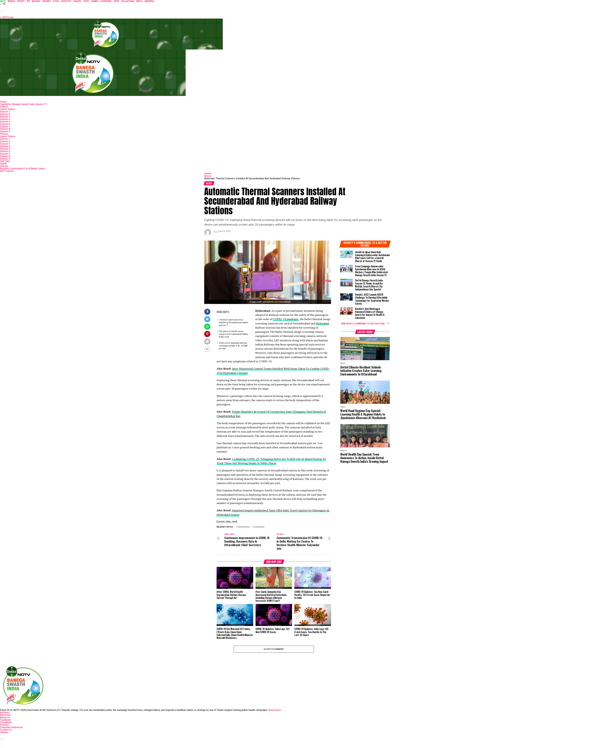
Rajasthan (127, 1)
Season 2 (5, 114)
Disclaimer (6, 722)
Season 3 (5, 116)
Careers (4, 732)
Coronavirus (243, 527)
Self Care (5, 161)
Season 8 (5, 128)
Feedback (5, 719)
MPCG (139, 1)
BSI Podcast (7, 171)
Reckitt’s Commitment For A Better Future (22, 168)
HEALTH (77, 1)
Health (3, 163)
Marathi (149, 1)
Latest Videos (7, 109)
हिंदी (28, 1)
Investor (4, 724)
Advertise (5, 715)
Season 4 (5, 119)
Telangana (258, 527)
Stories (4, 166)
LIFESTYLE (66, 1)
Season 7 (5, 126)
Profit (21, 1)
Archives (4, 712)
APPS (116, 1)
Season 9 (5, 131)
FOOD (56, 1)
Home (3, 101)
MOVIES (36, 1)
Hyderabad (322, 323)
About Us (5, 717)
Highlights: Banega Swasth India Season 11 (23, 104)
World (11, 1)
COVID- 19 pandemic (286, 319)
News (208, 176)
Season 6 (5, 124)
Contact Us (6, 729)
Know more (275, 710)
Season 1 (5, 111)
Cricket (46, 1)
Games (94, 1)
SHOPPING (106, 1)
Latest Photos (7, 136)
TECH (86, 1)
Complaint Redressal (11, 727)
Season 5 (5, 121)
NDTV (3, 1)
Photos (4, 133)
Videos (4, 106)
